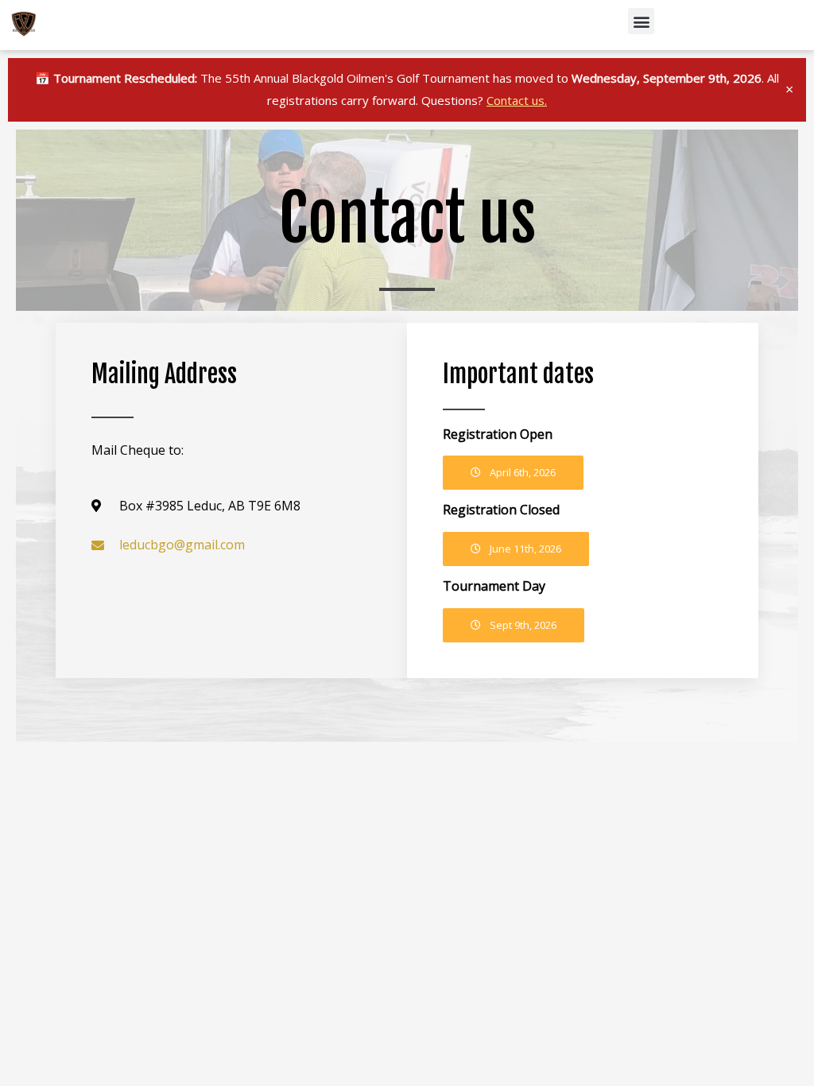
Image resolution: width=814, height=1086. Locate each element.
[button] (641, 21)
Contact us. (516, 100)
